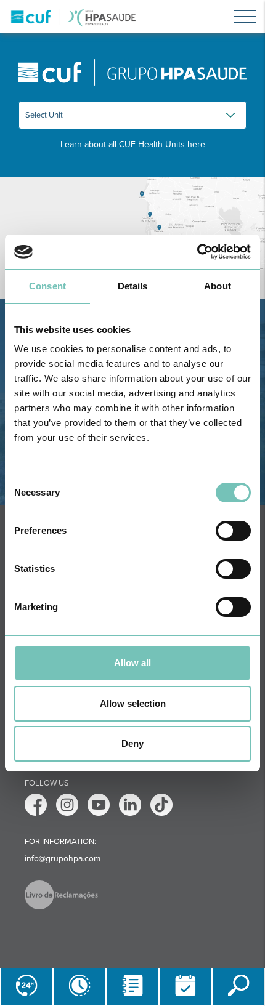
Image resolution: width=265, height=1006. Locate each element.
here (196, 144)
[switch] (233, 531)
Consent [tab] (47, 286)
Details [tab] (133, 286)
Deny (132, 743)
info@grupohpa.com (62, 858)
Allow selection (133, 703)
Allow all (132, 663)
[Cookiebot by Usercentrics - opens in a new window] (197, 252)
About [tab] (217, 286)
